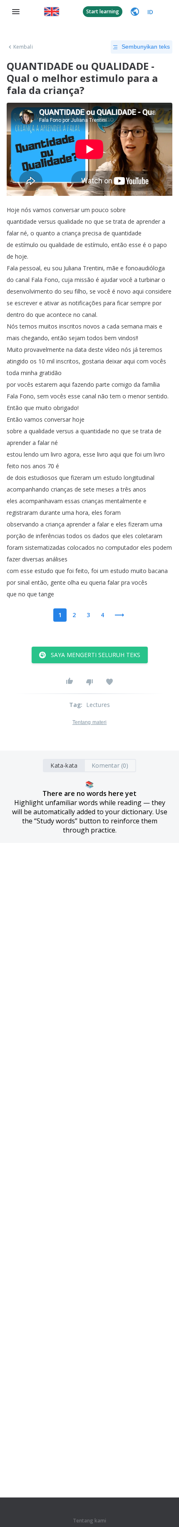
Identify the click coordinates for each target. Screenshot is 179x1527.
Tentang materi (89, 722)
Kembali (23, 46)
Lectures (98, 705)
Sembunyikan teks (146, 46)
